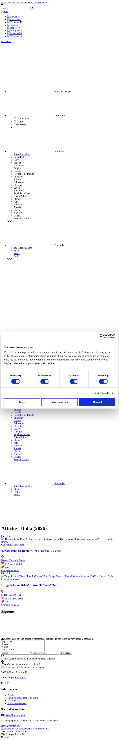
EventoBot (20, 677)
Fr (19, 27)
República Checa (22, 434)
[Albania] (22, 644)
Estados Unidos (21, 459)
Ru (19, 19)
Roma (17, 253)
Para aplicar (20, 125)
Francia (17, 412)
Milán (16, 250)
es (7, 11)
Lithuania (18, 417)
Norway (18, 454)
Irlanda (17, 440)
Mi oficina (6, 41)
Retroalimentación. (10, 726)
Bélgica (17, 409)
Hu (20, 36)
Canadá (17, 456)
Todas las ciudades (23, 486)
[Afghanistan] (22, 641)
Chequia (18, 426)
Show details (102, 392)
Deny (22, 402)
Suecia (17, 429)
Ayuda (10, 695)
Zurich (17, 256)
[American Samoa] (22, 649)
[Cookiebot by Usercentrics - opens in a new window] (101, 336)
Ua (21, 22)
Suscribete (66, 653)
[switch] (44, 381)
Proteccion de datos (16, 703)
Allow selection (59, 402)
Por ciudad (59, 483)
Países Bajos (20, 437)
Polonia (17, 420)
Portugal (18, 445)
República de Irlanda (24, 415)
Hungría (18, 431)
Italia (16, 442)
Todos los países (22, 154)
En (18, 16)
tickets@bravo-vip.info (15, 715)
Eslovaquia (19, 423)
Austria (17, 448)
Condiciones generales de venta (22, 697)
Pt (21, 30)
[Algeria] (22, 647)
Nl (20, 33)
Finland (17, 451)
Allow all (97, 402)
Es (19, 25)
